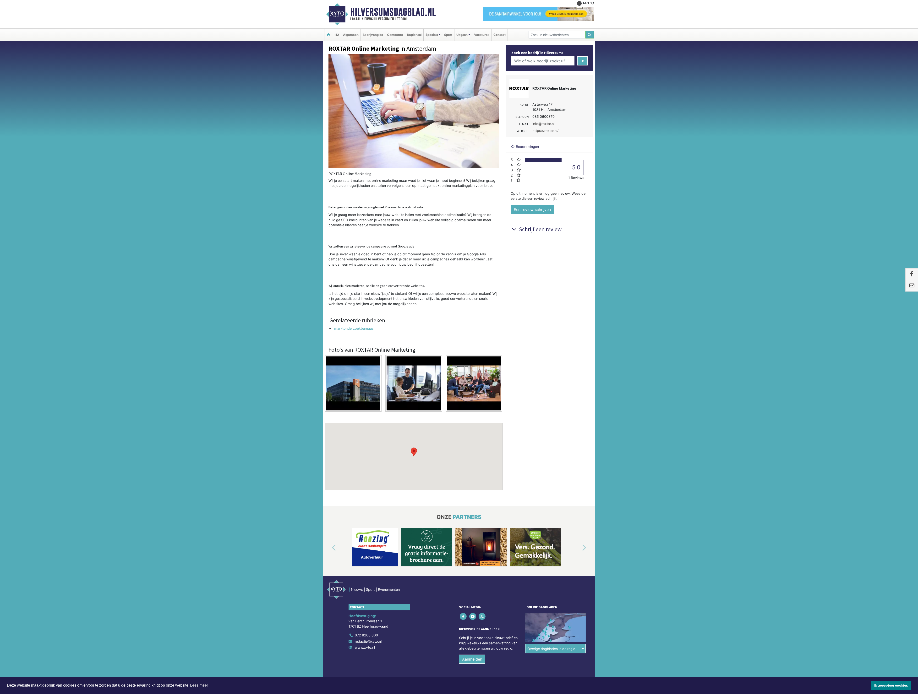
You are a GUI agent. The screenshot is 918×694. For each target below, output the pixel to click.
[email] (912, 285)
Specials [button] (432, 35)
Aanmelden (472, 659)
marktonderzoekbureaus (354, 328)
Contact (499, 35)
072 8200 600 (366, 635)
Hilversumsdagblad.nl (393, 12)
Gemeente (395, 35)
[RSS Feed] (482, 616)
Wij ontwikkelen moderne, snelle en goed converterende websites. (376, 286)
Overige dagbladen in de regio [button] (551, 649)
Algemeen (351, 35)
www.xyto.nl (365, 648)
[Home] (328, 35)
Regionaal (414, 35)
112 (336, 35)
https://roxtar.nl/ (545, 131)
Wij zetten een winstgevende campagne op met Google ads (371, 246)
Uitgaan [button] (462, 35)
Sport (448, 35)
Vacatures (481, 35)
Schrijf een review (540, 229)
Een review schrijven (532, 209)
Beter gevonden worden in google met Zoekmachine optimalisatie (376, 207)
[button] (414, 452)
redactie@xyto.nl (368, 641)
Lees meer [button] (199, 685)
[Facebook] (463, 616)
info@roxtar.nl (543, 124)
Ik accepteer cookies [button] (891, 685)
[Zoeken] (589, 34)
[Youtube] (473, 616)
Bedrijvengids (373, 35)
